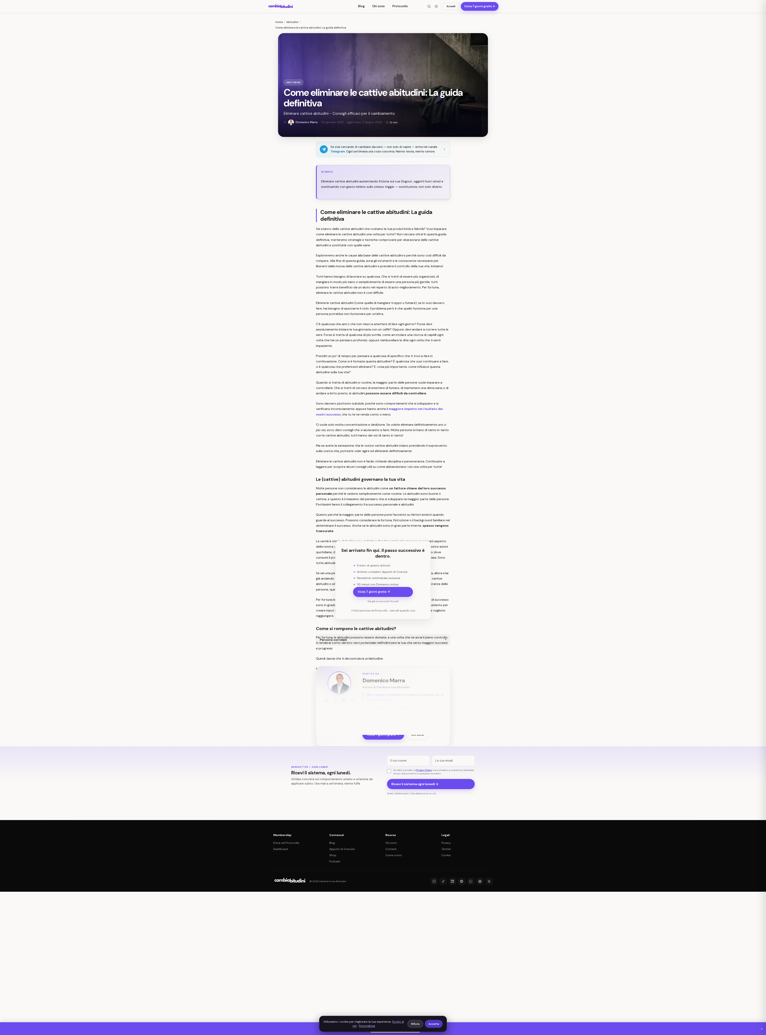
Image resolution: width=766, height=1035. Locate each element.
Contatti (391, 849)
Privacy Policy (424, 770)
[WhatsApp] (470, 881)
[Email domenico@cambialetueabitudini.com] (352, 700)
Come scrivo (393, 855)
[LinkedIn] (452, 881)
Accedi (450, 6)
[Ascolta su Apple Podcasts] (489, 881)
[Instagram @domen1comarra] (335, 700)
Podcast (334, 861)
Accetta (433, 1024)
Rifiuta (415, 1024)
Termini (446, 849)
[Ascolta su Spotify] (480, 881)
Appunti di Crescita (342, 849)
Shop (332, 855)
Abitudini (293, 82)
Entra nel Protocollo (286, 843)
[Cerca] (429, 6)
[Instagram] (434, 881)
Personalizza (367, 1026)
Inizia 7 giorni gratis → (374, 592)
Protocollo (400, 6)
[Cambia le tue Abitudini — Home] (281, 6)
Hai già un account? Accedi (383, 601)
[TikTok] (443, 881)
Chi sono (378, 6)
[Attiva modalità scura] (436, 6)
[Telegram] (461, 881)
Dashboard (280, 849)
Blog (361, 6)
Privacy (446, 843)
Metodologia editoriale (378, 722)
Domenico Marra (383, 680)
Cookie (446, 855)
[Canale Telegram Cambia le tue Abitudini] (326, 700)
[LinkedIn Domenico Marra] (343, 700)
